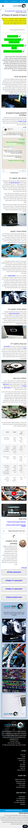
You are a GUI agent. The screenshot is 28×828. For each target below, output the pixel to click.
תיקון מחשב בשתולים (14, 572)
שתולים (23, 568)
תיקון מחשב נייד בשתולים (14, 580)
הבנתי (25, 826)
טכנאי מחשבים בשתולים (14, 597)
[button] (2, 6)
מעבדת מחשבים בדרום (10, 11)
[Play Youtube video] (14, 493)
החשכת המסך (7, 388)
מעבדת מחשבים (19, 11)
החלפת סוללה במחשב (14, 314)
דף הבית (25, 11)
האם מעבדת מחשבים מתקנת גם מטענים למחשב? (16, 525)
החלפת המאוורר (11, 276)
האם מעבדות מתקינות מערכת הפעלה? (16, 522)
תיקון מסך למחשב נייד (14, 183)
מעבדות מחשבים (22, 121)
